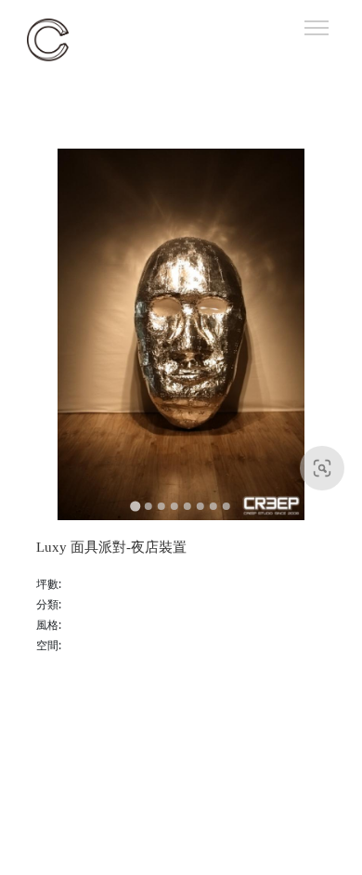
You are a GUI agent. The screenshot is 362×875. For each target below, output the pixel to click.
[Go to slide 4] (174, 506)
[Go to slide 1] (135, 506)
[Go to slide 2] (148, 506)
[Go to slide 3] (161, 506)
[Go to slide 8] (226, 506)
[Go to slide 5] (187, 506)
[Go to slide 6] (200, 506)
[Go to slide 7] (213, 506)
